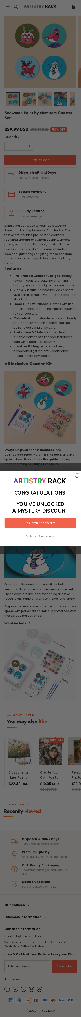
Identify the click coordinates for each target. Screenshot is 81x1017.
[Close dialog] (77, 475)
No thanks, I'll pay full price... (40, 535)
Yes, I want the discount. (40, 523)
